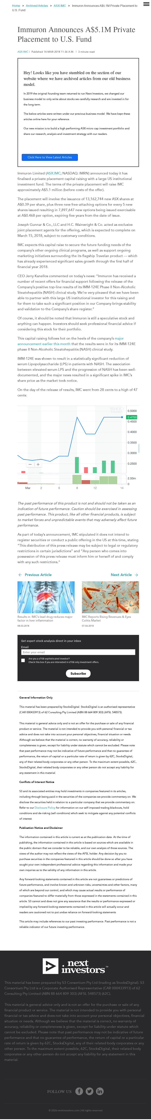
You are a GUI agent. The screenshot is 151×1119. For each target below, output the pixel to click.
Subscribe (78, 673)
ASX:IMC (60, 6)
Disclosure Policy (45, 807)
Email (25, 647)
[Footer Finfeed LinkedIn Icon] (100, 1091)
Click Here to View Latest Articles (50, 157)
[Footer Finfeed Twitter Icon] (89, 1091)
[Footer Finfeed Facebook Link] (79, 1091)
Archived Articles (37, 6)
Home (16, 6)
